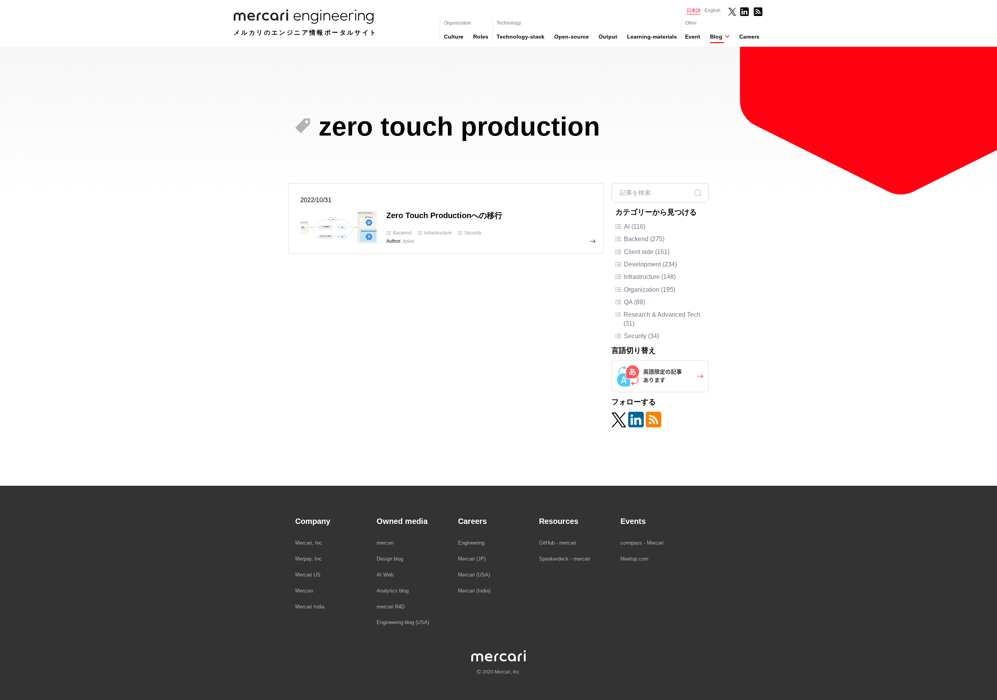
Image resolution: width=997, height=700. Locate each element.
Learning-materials (652, 37)
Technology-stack (520, 37)
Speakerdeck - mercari (564, 559)
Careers (749, 37)
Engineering (471, 543)
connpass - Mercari (642, 543)
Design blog (390, 559)
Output (608, 37)
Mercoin (304, 591)
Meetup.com (634, 559)
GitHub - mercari (557, 543)
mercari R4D (391, 607)
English (712, 10)
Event (692, 37)
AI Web (385, 575)
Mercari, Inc (308, 543)
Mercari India (309, 607)
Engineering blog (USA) (403, 622)
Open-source (571, 37)
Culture (453, 37)
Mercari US (308, 575)
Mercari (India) (474, 591)
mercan (385, 543)
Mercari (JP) (472, 559)
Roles (480, 37)
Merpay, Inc (308, 559)
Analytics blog (393, 591)
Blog (716, 37)
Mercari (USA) (474, 575)
